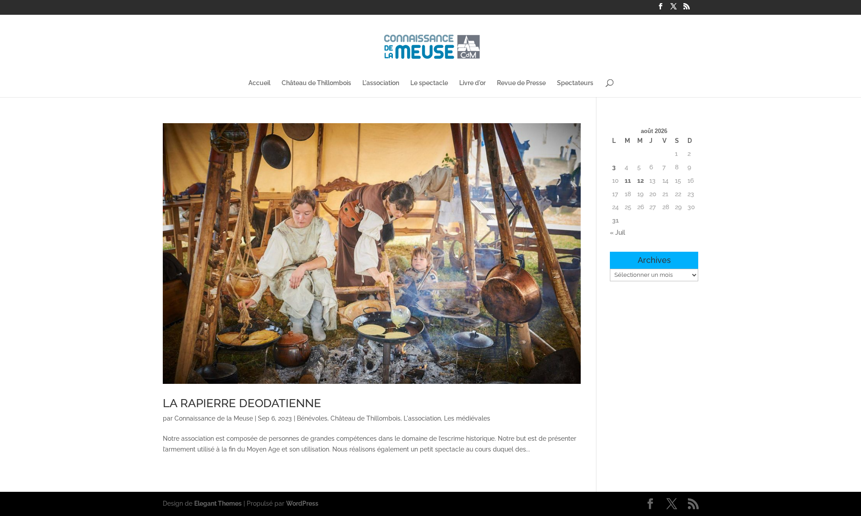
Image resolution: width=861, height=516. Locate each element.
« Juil (617, 232)
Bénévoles (312, 418)
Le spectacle (429, 83)
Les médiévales (467, 418)
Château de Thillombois (316, 83)
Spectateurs (575, 83)
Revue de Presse (521, 83)
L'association (380, 83)
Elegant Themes (218, 503)
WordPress (302, 503)
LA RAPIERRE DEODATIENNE (242, 403)
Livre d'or (472, 83)
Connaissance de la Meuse (213, 418)
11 (628, 180)
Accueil (259, 83)
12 (640, 180)
